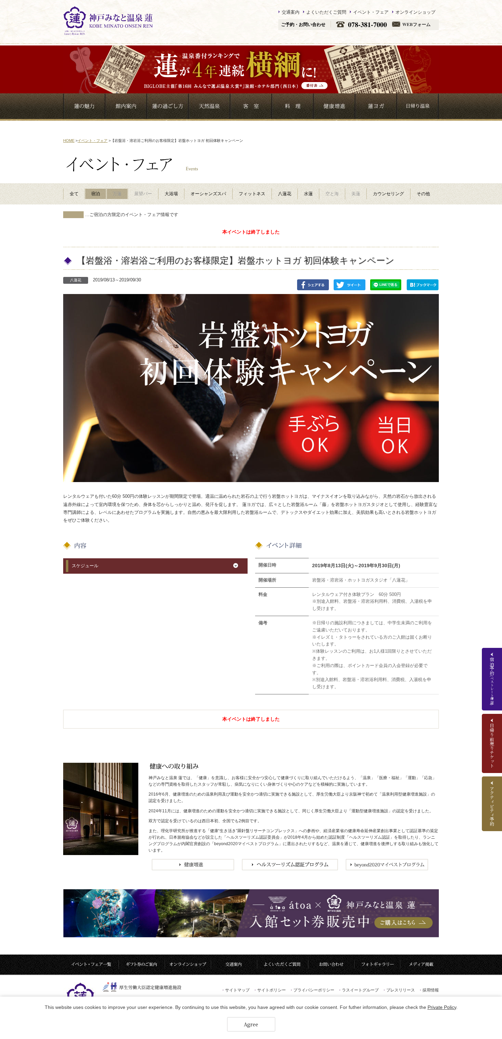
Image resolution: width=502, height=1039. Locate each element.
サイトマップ (235, 990)
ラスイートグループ (358, 990)
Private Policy (442, 1007)
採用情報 (428, 990)
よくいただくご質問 (326, 12)
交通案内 (290, 12)
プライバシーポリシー (311, 990)
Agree (251, 1024)
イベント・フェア (371, 12)
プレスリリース (398, 990)
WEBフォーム (416, 24)
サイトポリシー (269, 990)
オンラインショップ (415, 12)
